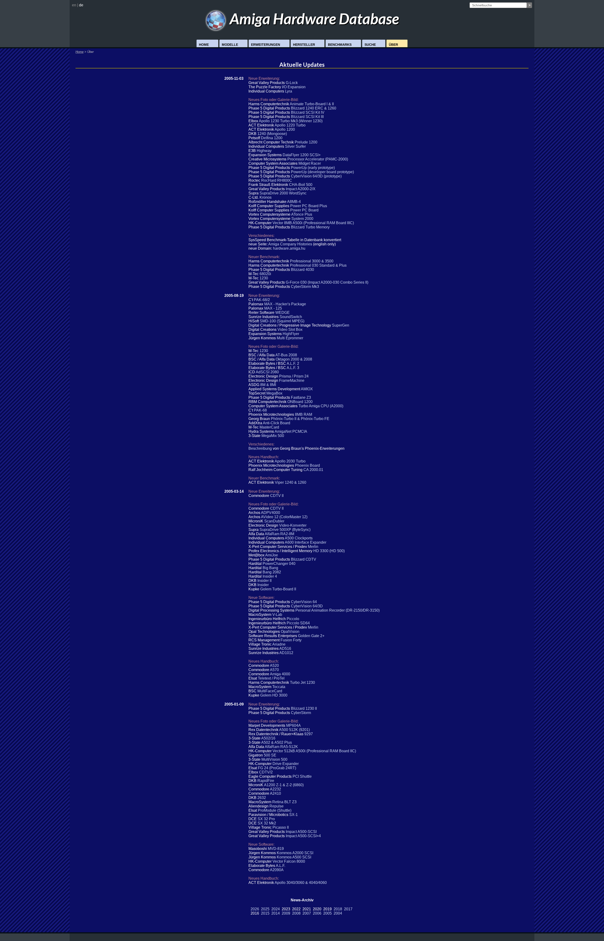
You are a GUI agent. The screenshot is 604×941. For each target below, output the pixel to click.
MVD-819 (276, 849)
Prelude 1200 (306, 142)
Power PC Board (304, 210)
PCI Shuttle (302, 776)
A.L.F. (280, 866)
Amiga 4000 (280, 674)
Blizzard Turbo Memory (310, 227)
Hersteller (304, 44)
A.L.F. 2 (293, 363)
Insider (263, 585)
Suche (370, 44)
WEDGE (282, 313)
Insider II (264, 581)
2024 (275, 909)
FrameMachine (291, 380)
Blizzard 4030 (302, 270)
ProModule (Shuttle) (274, 810)
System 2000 (302, 219)
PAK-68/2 (262, 300)
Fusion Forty (291, 640)
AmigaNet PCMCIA (291, 431)
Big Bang (270, 568)
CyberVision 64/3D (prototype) (316, 176)
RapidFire (265, 781)
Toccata (278, 687)
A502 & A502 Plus (276, 742)
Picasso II (281, 827)
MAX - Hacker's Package (285, 304)
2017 (348, 909)
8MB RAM (303, 414)
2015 (265, 913)
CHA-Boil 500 (300, 185)
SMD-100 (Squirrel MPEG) (282, 321)
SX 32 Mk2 (267, 823)
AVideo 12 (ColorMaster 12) (284, 517)
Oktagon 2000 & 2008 (294, 359)
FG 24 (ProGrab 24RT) (277, 768)
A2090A (277, 870)
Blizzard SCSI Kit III (307, 117)
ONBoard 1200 (300, 402)
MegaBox (274, 393)
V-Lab (277, 615)
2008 (296, 913)
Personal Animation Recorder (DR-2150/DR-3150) (337, 610)
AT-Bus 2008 (286, 355)
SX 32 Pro (266, 819)
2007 (306, 913)
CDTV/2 (266, 772)
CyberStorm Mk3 (305, 287)
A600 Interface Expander (305, 542)
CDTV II (277, 496)
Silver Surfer (295, 146)
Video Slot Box (289, 330)
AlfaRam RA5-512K (281, 747)
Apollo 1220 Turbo (290, 125)
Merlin (313, 547)
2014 (275, 913)
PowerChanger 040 (279, 564)
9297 (308, 734)
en (74, 5)
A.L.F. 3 (293, 368)
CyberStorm (301, 713)
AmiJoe (271, 555)
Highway (264, 151)
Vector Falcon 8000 (289, 861)
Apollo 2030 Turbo (290, 461)
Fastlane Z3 (301, 397)
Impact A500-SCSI (301, 832)
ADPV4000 (270, 513)
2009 (286, 913)
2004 (338, 913)
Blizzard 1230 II (304, 708)
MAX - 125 (273, 308)
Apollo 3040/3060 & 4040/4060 (301, 883)
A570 (274, 670)
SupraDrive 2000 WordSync (283, 193)
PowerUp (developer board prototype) (322, 172)
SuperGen (340, 325)
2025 (265, 909)
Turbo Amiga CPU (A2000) (320, 406)
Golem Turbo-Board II (278, 589)
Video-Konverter (292, 525)
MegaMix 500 (272, 436)
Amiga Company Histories (290, 244)
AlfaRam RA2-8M (279, 534)
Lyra (288, 91)
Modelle (230, 44)
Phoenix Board (307, 465)
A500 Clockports (299, 538)
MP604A (293, 725)
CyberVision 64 (304, 602)
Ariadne (278, 644)
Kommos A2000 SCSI (295, 853)
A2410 (275, 793)
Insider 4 (270, 576)
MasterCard (269, 427)
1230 (264, 278)
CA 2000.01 (313, 470)
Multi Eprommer (290, 338)
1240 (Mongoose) (272, 134)
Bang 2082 (272, 572)
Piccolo (293, 619)
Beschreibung (260, 448)
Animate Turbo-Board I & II (312, 104)
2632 (261, 798)
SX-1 (293, 815)
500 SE (270, 755)
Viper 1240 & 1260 (290, 482)
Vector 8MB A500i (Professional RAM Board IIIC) (313, 223)
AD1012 (286, 653)
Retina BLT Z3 (284, 802)
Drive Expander (286, 764)
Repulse (276, 806)
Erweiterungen (265, 44)
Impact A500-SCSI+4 (303, 836)
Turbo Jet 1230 (302, 683)
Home (204, 44)
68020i (265, 274)
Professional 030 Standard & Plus (318, 265)
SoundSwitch (291, 317)
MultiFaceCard (269, 691)
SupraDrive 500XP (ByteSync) (285, 530)
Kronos (266, 197)
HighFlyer (291, 334)
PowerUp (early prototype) (313, 168)
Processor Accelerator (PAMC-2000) (317, 159)
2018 (338, 909)
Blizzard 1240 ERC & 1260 (313, 108)
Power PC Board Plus (308, 206)
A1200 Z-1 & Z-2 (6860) (284, 785)
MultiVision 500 (274, 759)
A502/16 (268, 738)
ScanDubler (274, 521)
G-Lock (292, 83)
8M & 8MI (268, 385)
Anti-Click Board (276, 423)
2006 (317, 913)
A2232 (275, 789)
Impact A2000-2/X (300, 189)
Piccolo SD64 (298, 623)
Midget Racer (309, 163)
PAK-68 (260, 410)
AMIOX (307, 389)
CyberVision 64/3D (307, 606)
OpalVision (290, 632)
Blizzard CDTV (303, 559)
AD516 (285, 649)
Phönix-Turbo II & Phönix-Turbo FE (300, 419)
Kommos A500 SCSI (294, 857)
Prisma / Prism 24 (294, 376)
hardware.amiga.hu (289, 248)
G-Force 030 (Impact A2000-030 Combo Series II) (327, 282)
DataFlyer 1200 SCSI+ (302, 155)
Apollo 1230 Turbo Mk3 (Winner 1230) (291, 121)
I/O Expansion (294, 87)
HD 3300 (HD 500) (329, 551)
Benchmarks (340, 44)
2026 (255, 909)
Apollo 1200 (285, 129)
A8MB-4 (294, 202)
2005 (327, 913)
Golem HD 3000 (273, 695)
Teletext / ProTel (271, 678)
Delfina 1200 (271, 138)
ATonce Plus (301, 214)
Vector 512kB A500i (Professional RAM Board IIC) (314, 751)
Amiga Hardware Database (313, 18)
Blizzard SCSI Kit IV (307, 112)
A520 (274, 666)
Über (393, 44)
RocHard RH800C (276, 180)
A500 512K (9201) (294, 730)
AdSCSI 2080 (267, 372)
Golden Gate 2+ (311, 636)
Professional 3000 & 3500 (311, 261)
